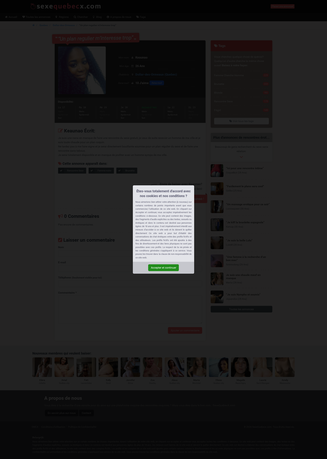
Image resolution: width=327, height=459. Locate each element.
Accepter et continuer (163, 267)
